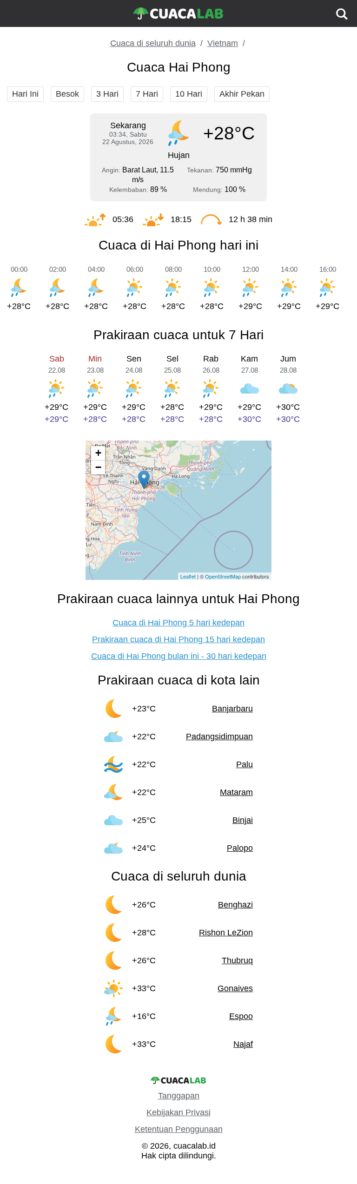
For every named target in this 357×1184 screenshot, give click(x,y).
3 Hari (107, 94)
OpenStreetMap (223, 576)
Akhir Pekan (241, 94)
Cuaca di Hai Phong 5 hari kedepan (178, 622)
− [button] (98, 467)
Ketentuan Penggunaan (179, 1129)
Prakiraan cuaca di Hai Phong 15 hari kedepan (178, 639)
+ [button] (98, 453)
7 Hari (147, 94)
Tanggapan (178, 1095)
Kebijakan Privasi (178, 1112)
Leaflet (188, 576)
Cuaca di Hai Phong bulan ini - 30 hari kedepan (178, 656)
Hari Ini (25, 94)
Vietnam (222, 43)
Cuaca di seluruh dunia (153, 43)
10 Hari (188, 94)
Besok (67, 94)
